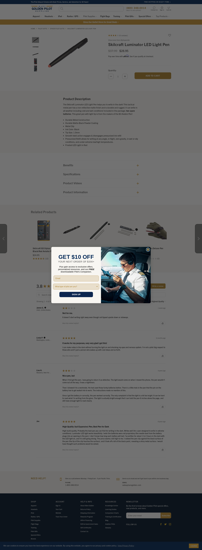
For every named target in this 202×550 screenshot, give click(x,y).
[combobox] (75, 286)
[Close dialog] (148, 249)
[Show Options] (97, 286)
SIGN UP (76, 294)
